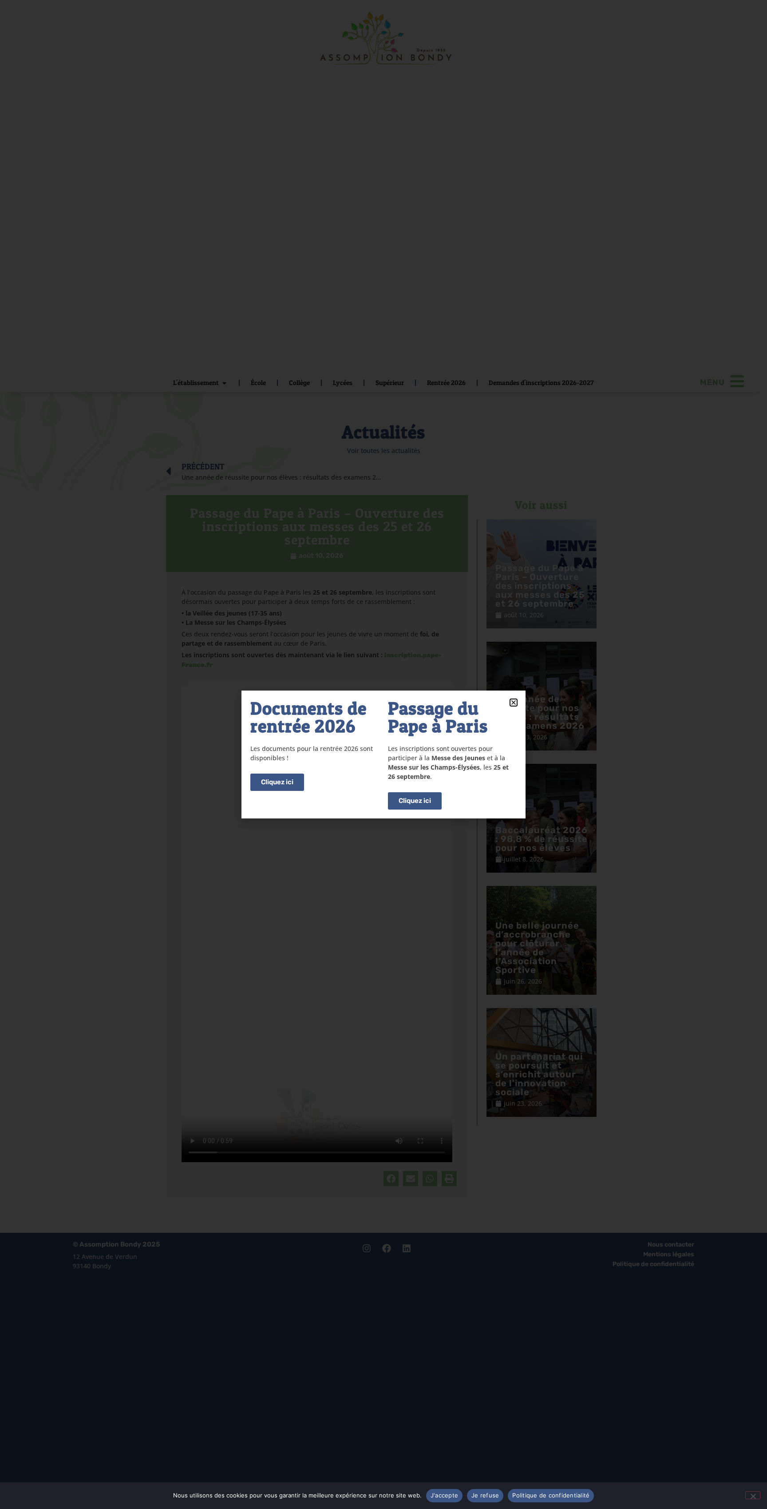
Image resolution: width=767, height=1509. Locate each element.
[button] (513, 702)
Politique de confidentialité (550, 1495)
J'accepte (444, 1495)
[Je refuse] (752, 1495)
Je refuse (485, 1495)
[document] (383, 754)
